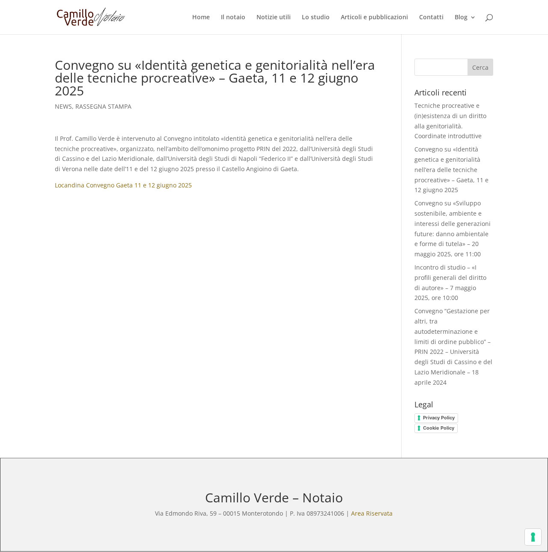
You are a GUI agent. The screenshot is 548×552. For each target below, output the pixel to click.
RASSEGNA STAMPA (103, 106)
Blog (461, 17)
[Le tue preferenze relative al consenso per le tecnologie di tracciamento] (533, 537)
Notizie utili (273, 17)
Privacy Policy (439, 418)
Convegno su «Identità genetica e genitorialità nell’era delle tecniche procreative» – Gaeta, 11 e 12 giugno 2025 (451, 169)
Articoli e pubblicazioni (374, 17)
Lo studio (316, 17)
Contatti (431, 17)
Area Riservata (372, 513)
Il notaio (233, 17)
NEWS (63, 106)
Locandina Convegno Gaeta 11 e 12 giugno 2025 (123, 185)
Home (201, 17)
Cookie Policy (438, 428)
